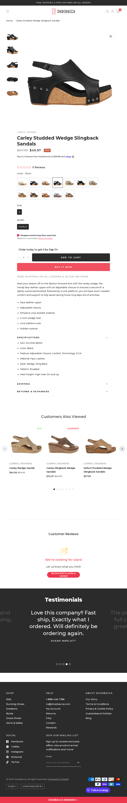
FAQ (48, 718)
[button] (63, 800)
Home (9, 20)
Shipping (23, 384)
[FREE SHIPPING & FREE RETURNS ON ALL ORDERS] (63, 2)
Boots (9, 713)
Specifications (28, 337)
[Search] (107, 11)
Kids (8, 699)
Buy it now (63, 267)
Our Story (91, 699)
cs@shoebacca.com (58, 704)
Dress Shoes (13, 718)
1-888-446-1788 (55, 699)
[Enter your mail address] (78, 763)
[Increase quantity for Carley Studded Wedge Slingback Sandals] (28, 257)
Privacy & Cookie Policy (99, 708)
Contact (50, 722)
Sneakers (12, 708)
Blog (89, 718)
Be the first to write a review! (63, 574)
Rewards (51, 727)
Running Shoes (15, 704)
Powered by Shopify (58, 779)
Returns (51, 713)
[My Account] (112, 11)
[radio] (22, 182)
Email (49, 756)
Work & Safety (14, 722)
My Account (53, 708)
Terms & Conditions (97, 704)
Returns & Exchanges (33, 391)
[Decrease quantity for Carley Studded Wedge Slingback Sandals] (19, 257)
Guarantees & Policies (99, 713)
